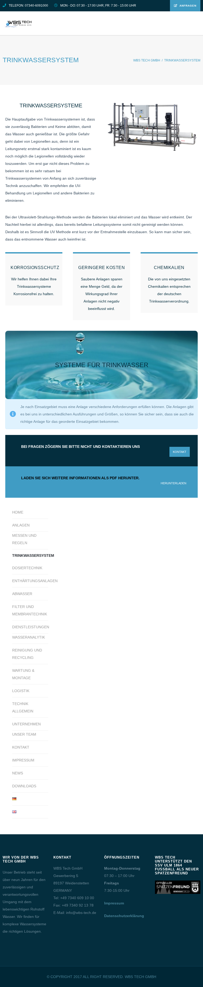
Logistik (20, 691)
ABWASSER (22, 594)
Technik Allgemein (22, 707)
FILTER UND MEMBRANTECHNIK (29, 610)
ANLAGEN (21, 525)
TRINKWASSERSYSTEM (30, 555)
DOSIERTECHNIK (27, 568)
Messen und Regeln (24, 539)
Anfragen (187, 5)
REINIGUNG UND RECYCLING (27, 654)
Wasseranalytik (28, 637)
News (17, 773)
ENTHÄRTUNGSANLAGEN (30, 581)
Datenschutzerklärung (124, 916)
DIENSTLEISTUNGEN (30, 627)
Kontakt (20, 747)
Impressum (23, 760)
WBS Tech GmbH (146, 60)
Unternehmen (26, 724)
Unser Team (24, 734)
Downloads (24, 786)
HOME (17, 512)
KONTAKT (179, 451)
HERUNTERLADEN (173, 483)
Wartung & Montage (23, 674)
